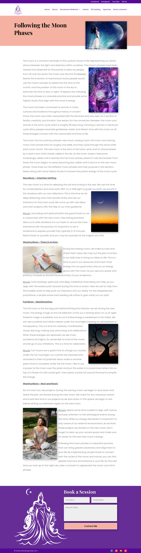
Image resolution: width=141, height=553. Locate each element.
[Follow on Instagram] (116, 550)
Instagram (105, 2)
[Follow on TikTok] (125, 550)
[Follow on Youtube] (121, 550)
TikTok (124, 2)
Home (47, 9)
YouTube (115, 2)
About (55, 9)
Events (86, 9)
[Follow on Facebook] (111, 550)
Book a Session (120, 9)
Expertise (107, 9)
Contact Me (90, 526)
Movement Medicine (69, 9)
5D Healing (95, 9)
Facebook (95, 2)
